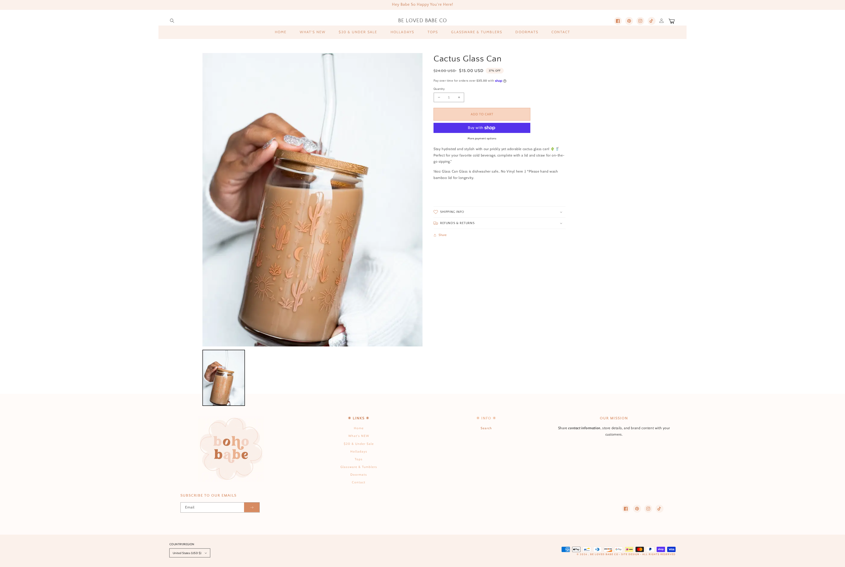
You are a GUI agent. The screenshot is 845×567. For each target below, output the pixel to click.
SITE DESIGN (630, 554)
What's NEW (358, 436)
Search (486, 428)
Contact (359, 482)
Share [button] (443, 235)
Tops (359, 459)
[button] (172, 21)
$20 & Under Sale (359, 444)
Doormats (358, 475)
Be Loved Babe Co (604, 554)
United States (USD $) (187, 553)
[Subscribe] (251, 507)
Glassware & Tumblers (358, 467)
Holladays (358, 451)
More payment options (482, 138)
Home (359, 428)
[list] (312, 199)
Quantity (439, 88)
